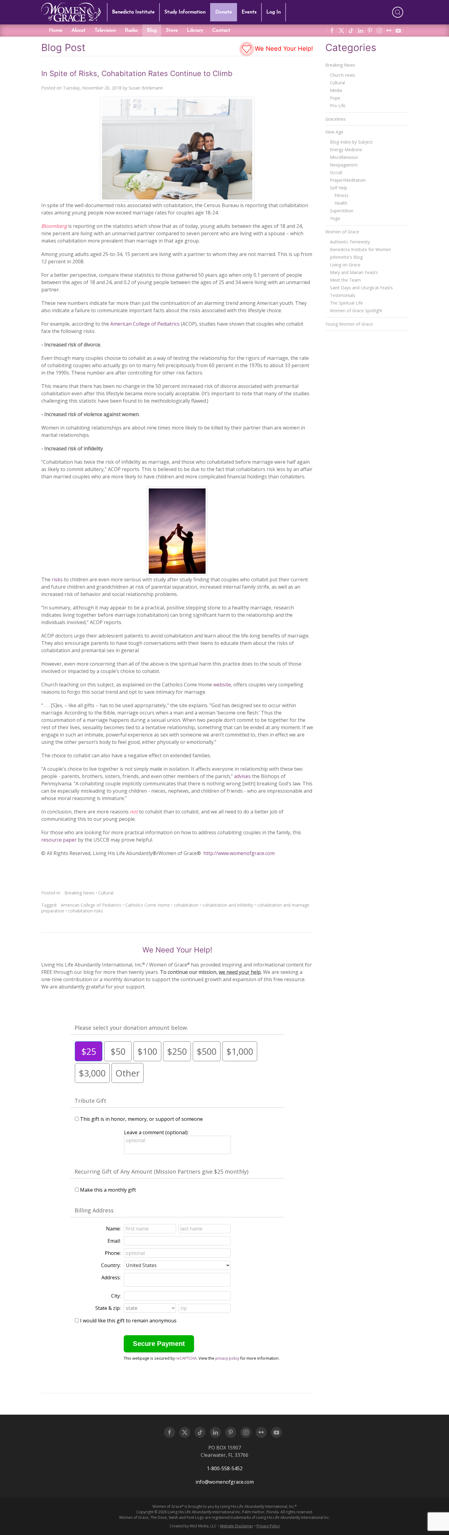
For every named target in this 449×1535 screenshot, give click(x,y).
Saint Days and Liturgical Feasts (361, 288)
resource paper (59, 839)
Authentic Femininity (350, 242)
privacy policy (227, 1358)
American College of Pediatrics (145, 323)
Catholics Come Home (147, 905)
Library (195, 30)
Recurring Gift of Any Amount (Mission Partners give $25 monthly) (161, 1171)
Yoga (335, 218)
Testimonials (342, 295)
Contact (221, 30)
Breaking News (79, 893)
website (222, 684)
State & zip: (108, 1308)
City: (116, 1295)
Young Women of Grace (349, 324)
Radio (131, 30)
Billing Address (94, 1210)
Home (55, 30)
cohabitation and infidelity (228, 905)
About (78, 30)
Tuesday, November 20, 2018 (92, 88)
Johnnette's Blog (346, 257)
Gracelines (335, 119)
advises (242, 776)
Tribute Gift (90, 1100)
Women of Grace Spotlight (356, 310)
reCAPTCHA (186, 1358)
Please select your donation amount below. (131, 1027)
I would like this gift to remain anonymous (128, 1320)
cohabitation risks (85, 911)
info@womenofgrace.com (224, 1481)
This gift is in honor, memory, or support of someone (141, 1119)
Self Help (338, 188)
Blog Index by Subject (351, 142)
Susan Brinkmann (146, 88)
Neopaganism (344, 165)
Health (340, 203)
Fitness (341, 195)
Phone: (113, 1253)
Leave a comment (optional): (156, 1132)
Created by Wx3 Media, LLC (193, 1526)
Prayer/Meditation (348, 180)
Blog (152, 30)
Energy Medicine (346, 149)
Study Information (185, 12)
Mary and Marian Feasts (354, 272)
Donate (223, 12)
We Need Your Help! (283, 48)
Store (172, 30)
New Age (334, 132)
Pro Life (337, 105)
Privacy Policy (268, 1526)
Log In (273, 12)
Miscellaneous (344, 157)
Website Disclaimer (236, 1526)
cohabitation (186, 905)
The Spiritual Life (346, 303)
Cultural (105, 893)
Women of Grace (342, 232)
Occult (336, 172)
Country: (111, 1265)
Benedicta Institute (133, 12)
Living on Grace (345, 265)
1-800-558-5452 (225, 1468)
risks (57, 579)
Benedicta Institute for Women (360, 249)
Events (249, 12)
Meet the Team (345, 280)
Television (105, 30)
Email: (114, 1240)
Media (336, 90)
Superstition (341, 211)
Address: (111, 1277)
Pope (335, 98)
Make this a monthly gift (108, 1189)
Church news (342, 75)
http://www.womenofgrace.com (239, 853)
